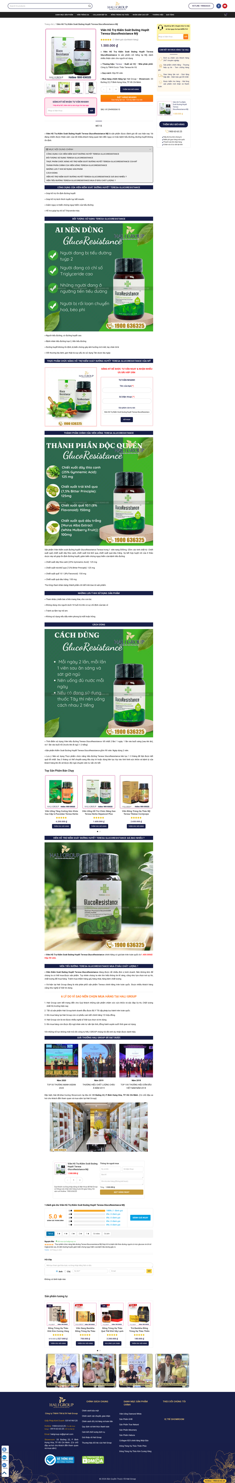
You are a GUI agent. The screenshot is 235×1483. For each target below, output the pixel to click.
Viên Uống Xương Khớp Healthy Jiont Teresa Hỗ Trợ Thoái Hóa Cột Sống (99, 814)
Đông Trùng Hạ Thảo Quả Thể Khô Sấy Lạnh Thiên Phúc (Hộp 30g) (112, 1331)
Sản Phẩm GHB (125, 1419)
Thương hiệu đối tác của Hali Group (97, 1443)
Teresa (119, 64)
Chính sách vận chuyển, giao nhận (96, 1416)
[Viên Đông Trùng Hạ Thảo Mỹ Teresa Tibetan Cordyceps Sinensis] (61, 792)
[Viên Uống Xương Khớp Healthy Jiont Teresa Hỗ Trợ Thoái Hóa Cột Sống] (99, 792)
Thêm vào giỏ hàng (131, 89)
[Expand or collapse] (150, 149)
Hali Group (131, 1479)
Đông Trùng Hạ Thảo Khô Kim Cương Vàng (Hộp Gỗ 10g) (58, 1331)
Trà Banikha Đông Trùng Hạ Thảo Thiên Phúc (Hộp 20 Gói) (139, 1331)
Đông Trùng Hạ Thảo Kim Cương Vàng (135, 1451)
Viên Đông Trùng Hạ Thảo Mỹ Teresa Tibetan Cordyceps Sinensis (61, 814)
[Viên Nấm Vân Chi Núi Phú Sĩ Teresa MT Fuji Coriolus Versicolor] (136, 792)
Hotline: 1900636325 (201, 6)
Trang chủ (49, 24)
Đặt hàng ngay (121, 1192)
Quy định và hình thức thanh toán (95, 1426)
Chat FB (5, 1468)
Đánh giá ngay (140, 1217)
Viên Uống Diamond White (130, 1414)
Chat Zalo (5, 1460)
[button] (48, 88)
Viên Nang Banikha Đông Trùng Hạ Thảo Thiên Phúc (85, 1331)
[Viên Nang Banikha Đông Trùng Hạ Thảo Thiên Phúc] (85, 1314)
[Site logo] (117, 6)
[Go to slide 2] (100, 831)
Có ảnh (107, 1234)
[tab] (99, 124)
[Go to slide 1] (97, 831)
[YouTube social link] (224, 6)
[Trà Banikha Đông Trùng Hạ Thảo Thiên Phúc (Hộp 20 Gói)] (139, 1314)
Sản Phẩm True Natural (129, 1424)
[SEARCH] (89, 6)
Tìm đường (5, 1452)
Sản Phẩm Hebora (127, 1435)
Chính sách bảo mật (90, 1410)
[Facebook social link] (218, 6)
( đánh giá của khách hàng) (125, 39)
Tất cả (50, 1234)
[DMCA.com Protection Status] (93, 1459)
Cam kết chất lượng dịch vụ (93, 1432)
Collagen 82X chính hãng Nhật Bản (133, 1440)
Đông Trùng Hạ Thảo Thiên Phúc (133, 1446)
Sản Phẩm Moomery (128, 1430)
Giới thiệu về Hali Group (92, 1437)
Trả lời (47, 1250)
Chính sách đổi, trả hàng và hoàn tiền (97, 1421)
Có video (96, 1234)
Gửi (149, 1271)
